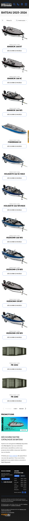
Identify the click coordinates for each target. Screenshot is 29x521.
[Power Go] (14, 515)
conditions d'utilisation (15, 505)
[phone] (18, 4)
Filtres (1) (9, 20)
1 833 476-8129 (7, 482)
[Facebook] (23, 492)
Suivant (21, 408)
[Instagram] (25, 492)
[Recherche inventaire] (14, 4)
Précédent (8, 408)
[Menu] (26, 4)
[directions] (21, 4)
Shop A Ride (11, 512)
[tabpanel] (20, 484)
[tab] (16, 476)
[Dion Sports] (6, 4)
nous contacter (13, 455)
